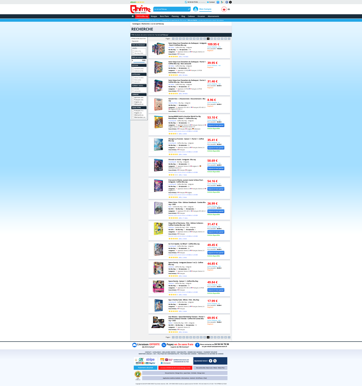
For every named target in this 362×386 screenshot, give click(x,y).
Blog (183, 16)
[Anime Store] (140, 9)
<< (173, 39)
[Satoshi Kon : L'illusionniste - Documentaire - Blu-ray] (158, 104)
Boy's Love (209, 368)
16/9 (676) (137, 91)
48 (225, 39)
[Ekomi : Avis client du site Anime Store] (138, 377)
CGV (154, 354)
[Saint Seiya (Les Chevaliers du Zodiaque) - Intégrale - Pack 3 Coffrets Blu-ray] (158, 49)
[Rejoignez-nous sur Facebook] (226, 2)
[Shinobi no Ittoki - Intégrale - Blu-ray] (158, 165)
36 (183, 39)
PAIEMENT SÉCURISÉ (210, 352)
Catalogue (136, 24)
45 (215, 39)
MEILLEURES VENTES (169, 352)
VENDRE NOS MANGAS (195, 352)
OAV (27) (137, 82)
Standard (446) (138, 68)
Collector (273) (138, 71)
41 (201, 39)
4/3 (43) (136, 89)
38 (190, 39)
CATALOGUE (157, 352)
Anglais (138, 102)
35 (180, 39)
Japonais (138, 97)
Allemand (138, 104)
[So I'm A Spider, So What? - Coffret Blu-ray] (158, 249)
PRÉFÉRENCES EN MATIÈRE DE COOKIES (210, 354)
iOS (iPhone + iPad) (201, 378)
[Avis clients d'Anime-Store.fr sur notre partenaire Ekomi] (137, 2)
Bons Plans (164, 16)
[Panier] (224, 9)
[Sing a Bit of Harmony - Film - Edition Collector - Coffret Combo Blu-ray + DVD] (158, 229)
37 (187, 39)
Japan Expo (187, 373)
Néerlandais (139, 117)
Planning (175, 16)
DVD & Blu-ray (142, 16)
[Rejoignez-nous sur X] (230, 2)
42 (204, 39)
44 (211, 39)
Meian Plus (221, 368)
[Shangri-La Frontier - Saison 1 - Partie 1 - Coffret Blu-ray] (158, 144)
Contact (212, 2)
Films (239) (137, 80)
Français (138, 100)
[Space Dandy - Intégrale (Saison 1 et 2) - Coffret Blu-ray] (158, 268)
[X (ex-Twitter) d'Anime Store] (215, 360)
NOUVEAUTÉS (181, 352)
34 (177, 39)
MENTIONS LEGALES (145, 354)
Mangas (154, 16)
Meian (215, 368)
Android (192, 378)
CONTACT (148, 352)
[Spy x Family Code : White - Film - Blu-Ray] (158, 305)
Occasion (201, 16)
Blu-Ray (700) (139, 53)
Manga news (201, 373)
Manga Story (179, 373)
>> (229, 39)
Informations (185, 378)
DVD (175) (138, 51)
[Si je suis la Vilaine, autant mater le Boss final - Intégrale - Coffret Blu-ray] (158, 186)
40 (197, 39)
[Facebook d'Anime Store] (210, 360)
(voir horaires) (202, 2)
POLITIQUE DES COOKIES (188, 354)
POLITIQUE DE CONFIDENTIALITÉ (168, 354)
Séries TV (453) (138, 78)
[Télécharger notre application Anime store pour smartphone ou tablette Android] (222, 2)
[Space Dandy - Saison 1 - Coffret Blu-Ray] (158, 287)
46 (218, 39)
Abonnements (213, 16)
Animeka (193, 373)
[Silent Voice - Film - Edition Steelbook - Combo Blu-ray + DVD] (158, 208)
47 (222, 39)
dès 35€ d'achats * (149, 20)
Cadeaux (191, 16)
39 (194, 39)
